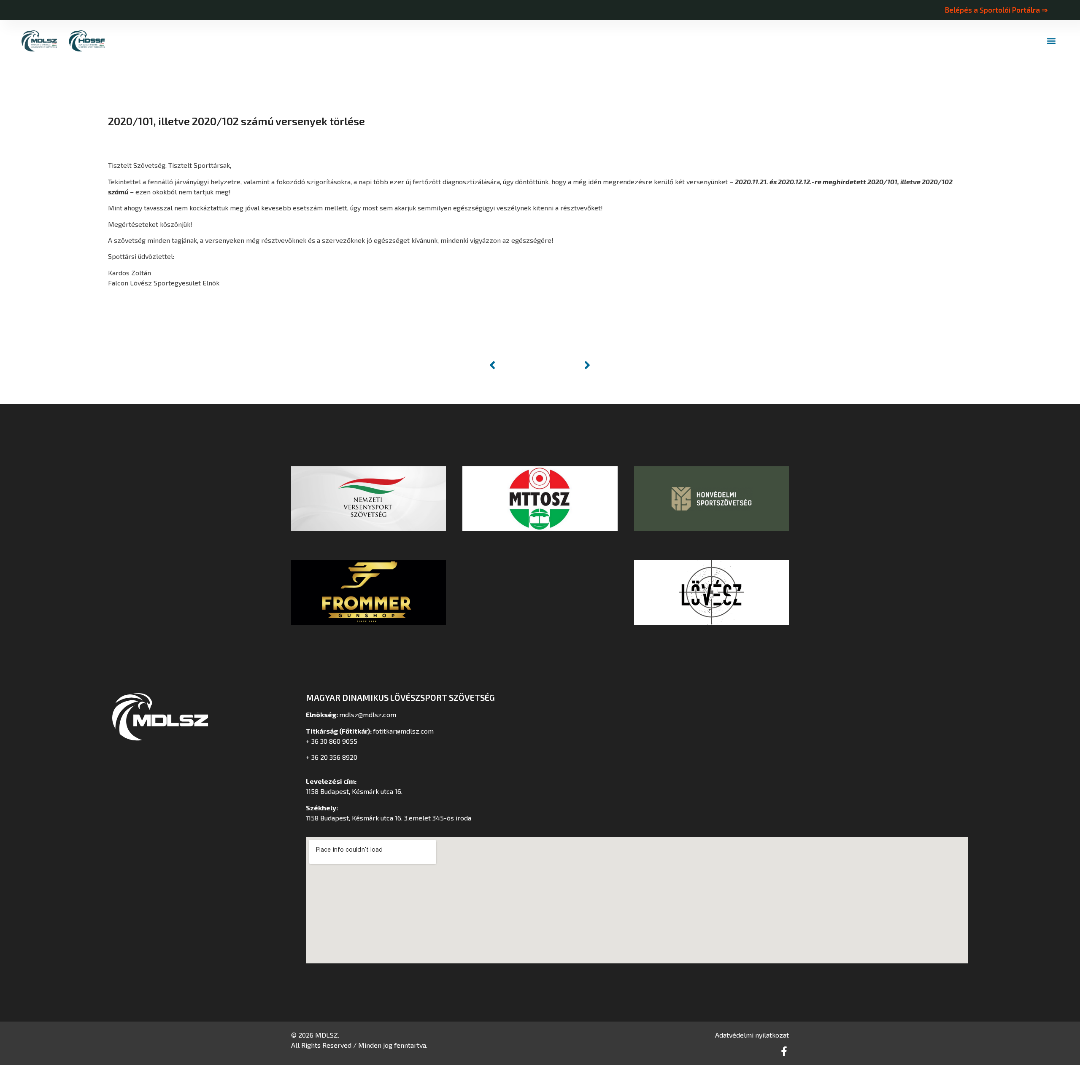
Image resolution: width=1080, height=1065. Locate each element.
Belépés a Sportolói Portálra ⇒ (996, 9)
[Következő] (567, 365)
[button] (1051, 41)
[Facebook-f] (784, 1051)
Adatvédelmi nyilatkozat (752, 1035)
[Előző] (513, 365)
